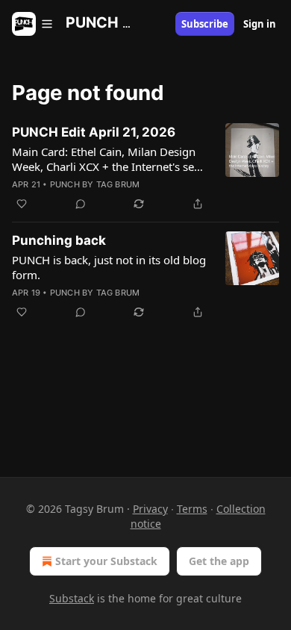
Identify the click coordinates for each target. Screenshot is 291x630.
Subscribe (204, 24)
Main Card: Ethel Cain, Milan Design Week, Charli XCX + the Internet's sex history (106, 159)
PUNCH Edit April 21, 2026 (93, 132)
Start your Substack (106, 561)
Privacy (150, 509)
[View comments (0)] (80, 204)
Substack (71, 598)
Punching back (59, 240)
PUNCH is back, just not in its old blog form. (109, 267)
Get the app (219, 561)
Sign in (259, 24)
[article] (145, 168)
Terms (192, 509)
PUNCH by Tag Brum (95, 184)
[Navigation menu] (33, 24)
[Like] (21, 204)
